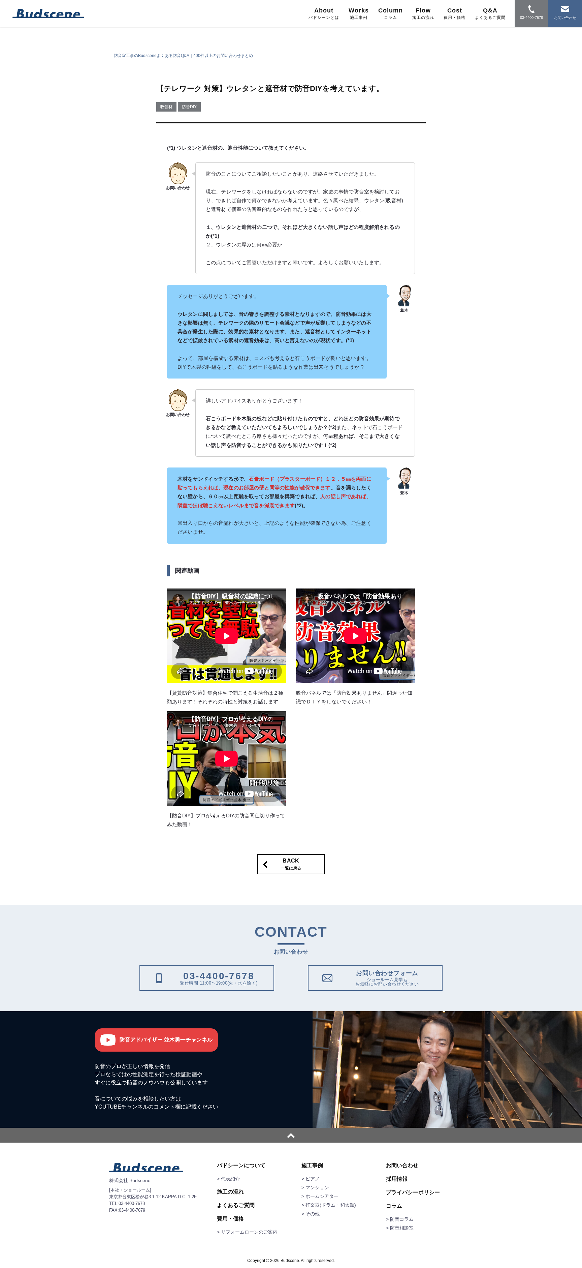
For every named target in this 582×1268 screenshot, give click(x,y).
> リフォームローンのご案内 (247, 1232)
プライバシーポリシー (413, 1192)
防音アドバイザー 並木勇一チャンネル (166, 1040)
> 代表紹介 (228, 1178)
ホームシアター (321, 1196)
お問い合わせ (402, 1165)
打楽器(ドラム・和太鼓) (330, 1205)
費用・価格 (230, 1218)
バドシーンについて (241, 1165)
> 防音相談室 (400, 1228)
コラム (394, 1206)
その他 (312, 1213)
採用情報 (397, 1179)
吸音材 (166, 106)
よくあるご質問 (236, 1205)
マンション (317, 1187)
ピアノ (312, 1178)
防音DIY (189, 106)
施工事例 (312, 1165)
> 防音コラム (400, 1219)
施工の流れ (230, 1192)
